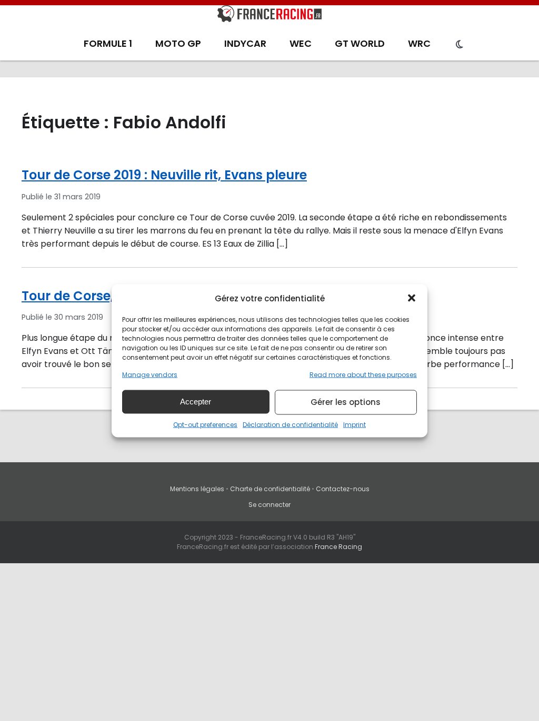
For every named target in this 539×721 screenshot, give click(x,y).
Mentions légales (197, 488)
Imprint (354, 424)
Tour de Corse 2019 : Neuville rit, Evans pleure (164, 175)
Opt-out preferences (205, 424)
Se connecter (269, 504)
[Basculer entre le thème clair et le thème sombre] (459, 44)
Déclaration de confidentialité (290, 424)
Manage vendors (149, 374)
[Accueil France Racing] (269, 15)
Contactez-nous (343, 488)
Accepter (195, 401)
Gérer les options (346, 402)
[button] (411, 298)
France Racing (338, 546)
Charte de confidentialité (270, 488)
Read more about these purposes (363, 374)
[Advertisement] (269, 642)
